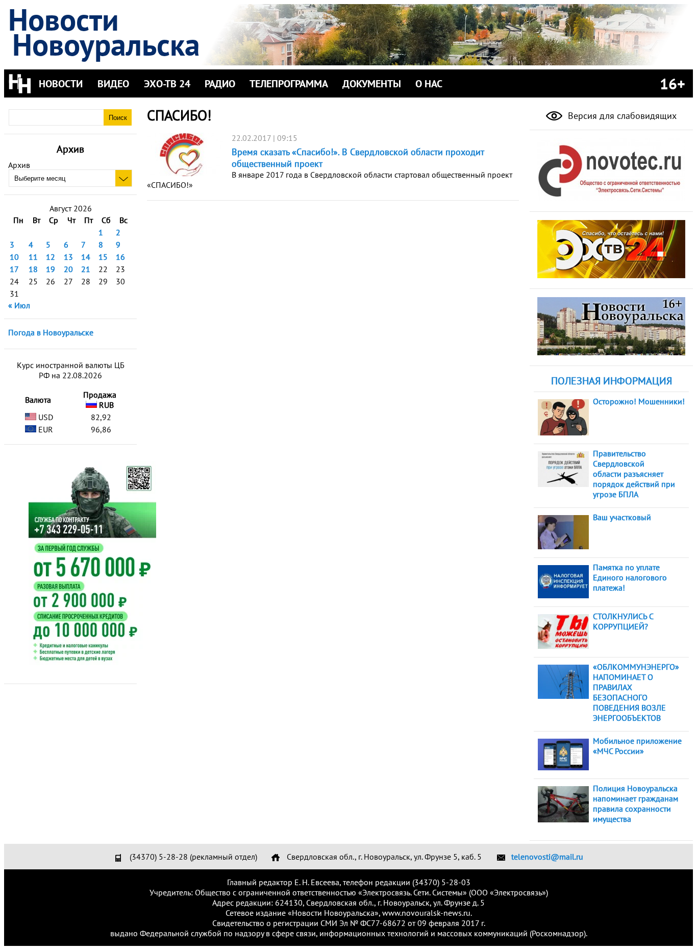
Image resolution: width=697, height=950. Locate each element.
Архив (19, 165)
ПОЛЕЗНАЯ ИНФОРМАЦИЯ (611, 380)
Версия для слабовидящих (621, 115)
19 (50, 269)
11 (33, 257)
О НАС (428, 83)
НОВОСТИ (61, 83)
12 (50, 257)
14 (85, 257)
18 (33, 269)
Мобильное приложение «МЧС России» (637, 746)
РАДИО (220, 83)
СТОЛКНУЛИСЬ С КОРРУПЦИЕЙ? (623, 621)
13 (68, 257)
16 (120, 257)
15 (103, 257)
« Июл (19, 305)
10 (14, 257)
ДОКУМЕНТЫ (371, 83)
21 (85, 269)
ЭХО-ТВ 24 (167, 83)
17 (14, 269)
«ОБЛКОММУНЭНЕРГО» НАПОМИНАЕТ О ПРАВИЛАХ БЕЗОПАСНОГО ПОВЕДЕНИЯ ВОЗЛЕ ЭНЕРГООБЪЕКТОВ (636, 692)
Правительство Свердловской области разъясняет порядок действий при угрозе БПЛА (634, 473)
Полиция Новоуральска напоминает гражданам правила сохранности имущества (635, 803)
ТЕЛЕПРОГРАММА (289, 83)
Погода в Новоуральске (50, 332)
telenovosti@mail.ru (547, 856)
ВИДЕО (113, 83)
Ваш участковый (622, 517)
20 (68, 269)
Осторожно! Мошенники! (639, 401)
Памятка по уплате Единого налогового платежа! (630, 577)
